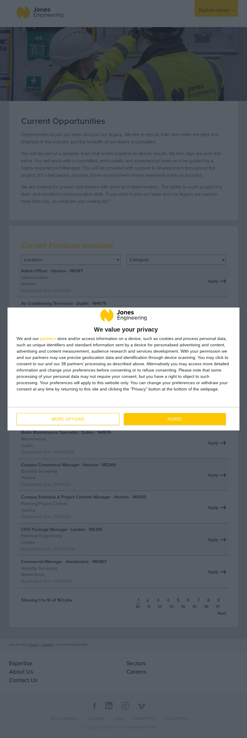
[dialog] (123, 369)
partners (48, 338)
